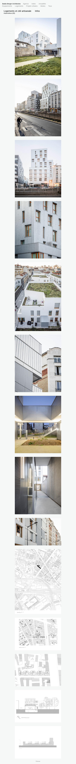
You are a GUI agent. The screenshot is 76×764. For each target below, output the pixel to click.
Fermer (38, 761)
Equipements (7, 6)
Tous (50, 6)
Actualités (42, 4)
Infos (37, 11)
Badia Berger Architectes (11, 4)
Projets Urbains (32, 6)
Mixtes (43, 6)
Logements (19, 6)
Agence (26, 4)
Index (34, 4)
